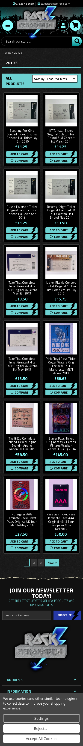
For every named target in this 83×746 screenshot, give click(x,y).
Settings (41, 718)
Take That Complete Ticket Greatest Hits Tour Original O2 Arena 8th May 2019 (22, 364)
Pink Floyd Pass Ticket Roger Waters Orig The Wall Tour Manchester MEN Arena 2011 (61, 366)
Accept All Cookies (41, 738)
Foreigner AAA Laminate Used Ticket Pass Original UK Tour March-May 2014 (22, 520)
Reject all (41, 728)
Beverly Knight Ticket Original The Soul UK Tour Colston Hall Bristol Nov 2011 (61, 212)
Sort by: (39, 79)
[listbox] (61, 78)
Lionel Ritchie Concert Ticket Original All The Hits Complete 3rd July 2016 (61, 288)
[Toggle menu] (7, 25)
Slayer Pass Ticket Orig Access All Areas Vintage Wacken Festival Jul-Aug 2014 (61, 444)
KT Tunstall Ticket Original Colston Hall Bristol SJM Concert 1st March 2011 (61, 136)
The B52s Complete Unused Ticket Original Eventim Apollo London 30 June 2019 (22, 444)
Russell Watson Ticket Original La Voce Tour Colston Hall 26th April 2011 (22, 212)
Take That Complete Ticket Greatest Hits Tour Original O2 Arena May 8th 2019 (22, 288)
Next (52, 562)
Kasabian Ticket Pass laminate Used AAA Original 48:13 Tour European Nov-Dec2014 (61, 522)
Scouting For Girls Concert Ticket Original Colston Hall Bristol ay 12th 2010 (22, 136)
